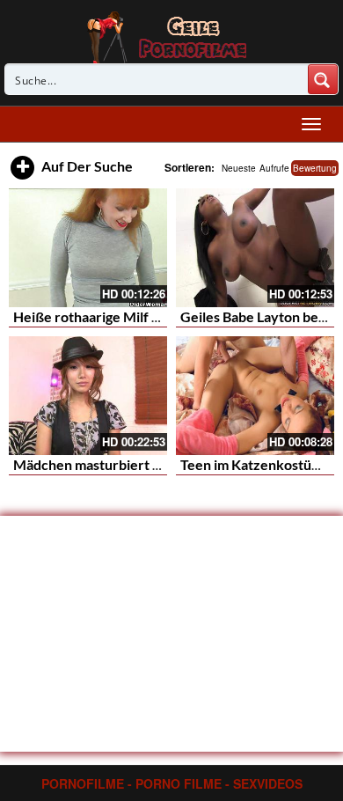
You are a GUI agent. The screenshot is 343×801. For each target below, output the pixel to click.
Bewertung (315, 168)
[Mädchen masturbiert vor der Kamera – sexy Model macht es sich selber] (88, 395)
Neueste (239, 168)
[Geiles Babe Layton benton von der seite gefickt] (255, 247)
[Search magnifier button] (323, 79)
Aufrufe (274, 168)
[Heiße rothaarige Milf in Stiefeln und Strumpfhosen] (88, 247)
